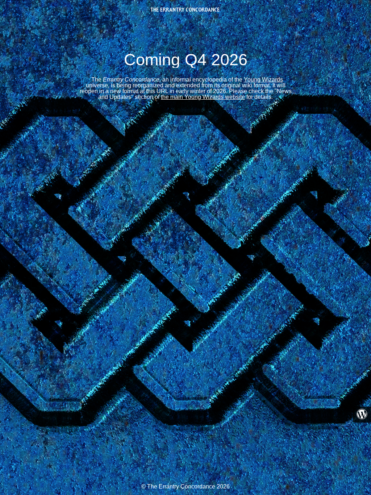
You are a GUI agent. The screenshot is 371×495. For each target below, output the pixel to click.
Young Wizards (263, 79)
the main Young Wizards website (203, 97)
